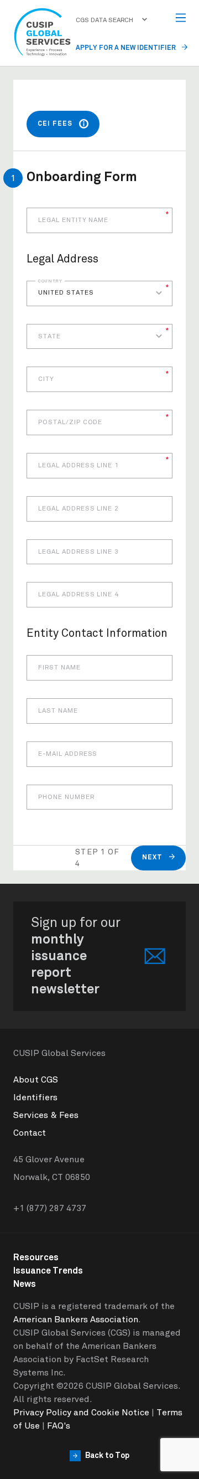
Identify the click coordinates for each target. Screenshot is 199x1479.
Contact (29, 1132)
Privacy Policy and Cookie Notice (81, 1412)
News (24, 1284)
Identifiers (35, 1097)
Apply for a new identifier (126, 48)
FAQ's (58, 1425)
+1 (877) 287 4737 (49, 1208)
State (49, 336)
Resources (36, 1257)
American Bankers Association (75, 1319)
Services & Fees (45, 1115)
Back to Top (107, 1456)
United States (65, 293)
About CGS (35, 1079)
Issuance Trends (48, 1270)
